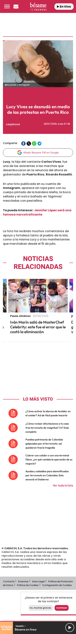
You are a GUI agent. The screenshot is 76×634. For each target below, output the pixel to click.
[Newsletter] (16, 6)
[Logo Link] (38, 6)
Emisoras (23, 581)
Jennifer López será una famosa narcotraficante (37, 212)
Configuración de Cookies (57, 585)
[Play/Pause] (69, 627)
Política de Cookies (28, 585)
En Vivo (65, 6)
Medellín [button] (20, 626)
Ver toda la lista (63, 485)
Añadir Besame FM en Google (41, 152)
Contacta (8, 581)
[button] (7, 6)
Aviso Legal (38, 581)
